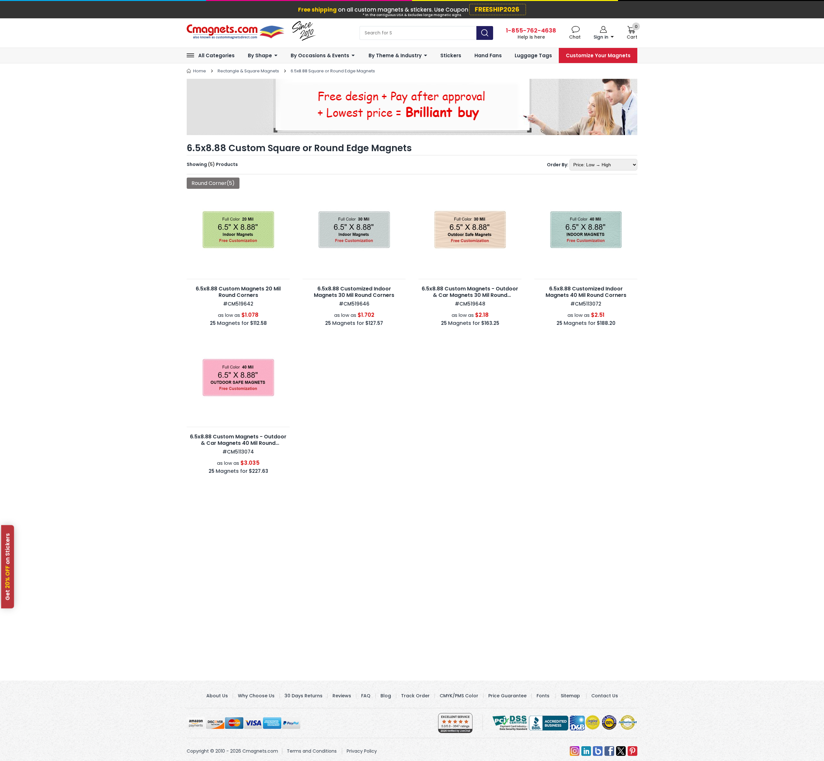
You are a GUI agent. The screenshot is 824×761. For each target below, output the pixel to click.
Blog (385, 695)
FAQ (365, 695)
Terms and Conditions (312, 751)
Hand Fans (488, 55)
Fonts (543, 695)
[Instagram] (574, 751)
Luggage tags (533, 55)
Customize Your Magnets (598, 55)
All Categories (216, 55)
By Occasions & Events (320, 55)
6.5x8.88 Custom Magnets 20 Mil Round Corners (238, 292)
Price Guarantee (507, 695)
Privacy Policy (362, 751)
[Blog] (598, 751)
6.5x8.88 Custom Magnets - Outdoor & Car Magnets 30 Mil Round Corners (470, 295)
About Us (217, 695)
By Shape (260, 55)
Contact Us (604, 695)
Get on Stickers (8, 566)
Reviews (341, 695)
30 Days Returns (304, 695)
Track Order (415, 695)
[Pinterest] (632, 751)
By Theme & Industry (395, 55)
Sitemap (570, 695)
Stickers (450, 55)
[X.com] (621, 751)
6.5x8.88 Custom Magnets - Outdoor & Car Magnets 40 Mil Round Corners (238, 443)
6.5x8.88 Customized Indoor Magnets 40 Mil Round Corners (586, 292)
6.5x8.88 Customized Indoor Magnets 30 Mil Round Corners (354, 292)
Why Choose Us (256, 695)
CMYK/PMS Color (459, 695)
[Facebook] (609, 751)
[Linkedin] (586, 751)
